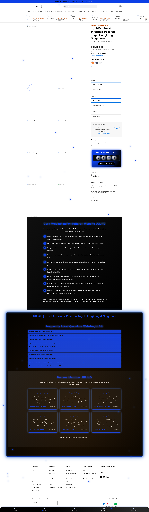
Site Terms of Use (71, 487)
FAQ (67, 481)
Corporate (52, 473)
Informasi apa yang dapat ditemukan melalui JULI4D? (42, 331)
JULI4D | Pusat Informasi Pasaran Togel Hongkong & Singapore (74, 1)
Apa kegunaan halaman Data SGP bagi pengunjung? (41, 354)
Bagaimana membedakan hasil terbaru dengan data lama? (43, 358)
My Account (69, 470)
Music (33, 481)
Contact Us (69, 479)
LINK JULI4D (63, 11)
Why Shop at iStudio (88, 476)
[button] (29, 11)
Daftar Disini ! (90, 1)
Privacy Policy (70, 484)
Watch (33, 479)
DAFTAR (74, 510)
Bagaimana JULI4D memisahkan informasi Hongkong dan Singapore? (46, 335)
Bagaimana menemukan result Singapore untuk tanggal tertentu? (44, 343)
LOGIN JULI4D (71, 11)
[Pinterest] (97, 201)
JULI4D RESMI (98, 11)
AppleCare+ (52, 470)
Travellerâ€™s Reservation (56, 487)
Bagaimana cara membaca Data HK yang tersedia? (41, 350)
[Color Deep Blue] (96, 63)
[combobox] (80, 6)
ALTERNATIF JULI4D (53, 11)
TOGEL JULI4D (36, 487)
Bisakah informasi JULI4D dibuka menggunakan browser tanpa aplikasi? (46, 362)
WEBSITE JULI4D (108, 11)
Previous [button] (28, 1)
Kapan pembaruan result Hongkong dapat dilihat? (41, 339)
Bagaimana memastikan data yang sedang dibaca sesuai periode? (45, 365)
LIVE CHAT (134, 510)
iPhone (34, 476)
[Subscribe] (55, 503)
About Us (85, 470)
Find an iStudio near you (89, 473)
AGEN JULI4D (90, 11)
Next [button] (121, 1)
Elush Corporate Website (90, 479)
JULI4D (29, 11)
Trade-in (51, 484)
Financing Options (54, 481)
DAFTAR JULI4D (80, 11)
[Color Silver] (100, 63)
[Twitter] (95, 201)
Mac (33, 470)
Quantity (93, 140)
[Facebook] (92, 201)
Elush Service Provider (55, 479)
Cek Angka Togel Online (106, 163)
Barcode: (103, 41)
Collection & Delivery (72, 473)
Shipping (100, 49)
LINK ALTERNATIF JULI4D (39, 11)
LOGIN (44, 510)
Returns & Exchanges (72, 476)
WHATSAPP (104, 510)
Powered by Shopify (112, 506)
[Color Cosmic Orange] (92, 62)
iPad (33, 473)
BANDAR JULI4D (36, 484)
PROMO (15, 510)
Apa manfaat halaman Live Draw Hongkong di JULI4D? (42, 346)
